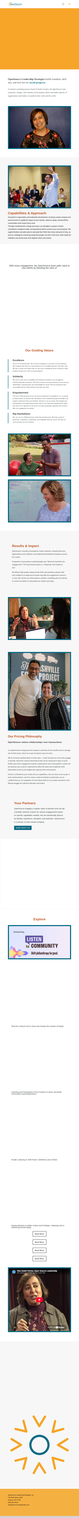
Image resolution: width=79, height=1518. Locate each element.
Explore (39, 919)
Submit (65, 1407)
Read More (39, 1234)
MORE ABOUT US (23, 828)
